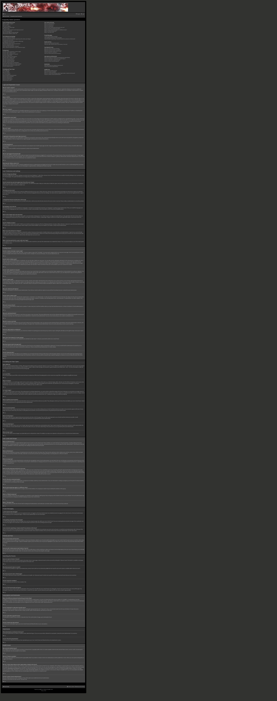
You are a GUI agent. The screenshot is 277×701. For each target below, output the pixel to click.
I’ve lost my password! (7, 31)
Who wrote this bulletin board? (50, 70)
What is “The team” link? (49, 32)
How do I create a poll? (7, 55)
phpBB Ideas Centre (62, 657)
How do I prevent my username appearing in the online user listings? (17, 39)
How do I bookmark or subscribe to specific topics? (54, 58)
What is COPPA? (6, 25)
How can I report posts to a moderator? (11, 62)
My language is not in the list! (8, 42)
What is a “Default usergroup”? (50, 31)
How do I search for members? (50, 52)
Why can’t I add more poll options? (10, 56)
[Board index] (35, 7)
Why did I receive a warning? (8, 61)
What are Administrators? (49, 23)
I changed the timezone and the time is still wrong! (13, 41)
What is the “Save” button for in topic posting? (12, 63)
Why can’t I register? (7, 26)
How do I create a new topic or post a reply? (12, 51)
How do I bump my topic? (8, 66)
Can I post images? (6, 74)
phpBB (57, 209)
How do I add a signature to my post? (10, 54)
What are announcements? (8, 76)
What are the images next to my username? (11, 43)
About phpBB (15, 651)
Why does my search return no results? (52, 49)
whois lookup (13, 667)
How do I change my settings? (9, 37)
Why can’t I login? (6, 28)
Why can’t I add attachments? (8, 60)
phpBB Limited (39, 649)
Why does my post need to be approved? (11, 65)
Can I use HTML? (6, 71)
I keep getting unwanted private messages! (53, 37)
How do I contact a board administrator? (52, 74)
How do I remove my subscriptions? (51, 61)
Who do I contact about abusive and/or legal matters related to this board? (59, 73)
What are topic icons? (7, 80)
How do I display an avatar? (8, 45)
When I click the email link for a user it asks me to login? (14, 47)
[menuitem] (4, 14)
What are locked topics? (7, 79)
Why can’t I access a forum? (8, 59)
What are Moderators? (49, 25)
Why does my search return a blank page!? (53, 51)
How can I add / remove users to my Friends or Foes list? (55, 44)
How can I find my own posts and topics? (52, 53)
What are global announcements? (9, 75)
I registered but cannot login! (8, 27)
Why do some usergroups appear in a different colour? (55, 29)
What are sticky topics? (7, 77)
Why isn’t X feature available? (50, 72)
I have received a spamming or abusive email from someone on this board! (59, 39)
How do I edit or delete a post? (9, 52)
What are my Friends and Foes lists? (51, 43)
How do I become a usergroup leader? (52, 28)
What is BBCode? (6, 70)
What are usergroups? (48, 26)
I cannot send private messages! (50, 36)
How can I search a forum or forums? (51, 48)
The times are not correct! (8, 40)
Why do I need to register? (8, 23)
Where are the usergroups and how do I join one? (54, 27)
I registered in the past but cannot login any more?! (13, 29)
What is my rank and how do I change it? (11, 46)
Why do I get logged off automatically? (10, 32)
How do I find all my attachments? (51, 66)
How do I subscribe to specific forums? (52, 60)
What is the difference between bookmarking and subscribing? (57, 57)
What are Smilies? (6, 72)
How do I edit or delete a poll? (9, 57)
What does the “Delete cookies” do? (10, 33)
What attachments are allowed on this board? (53, 65)
